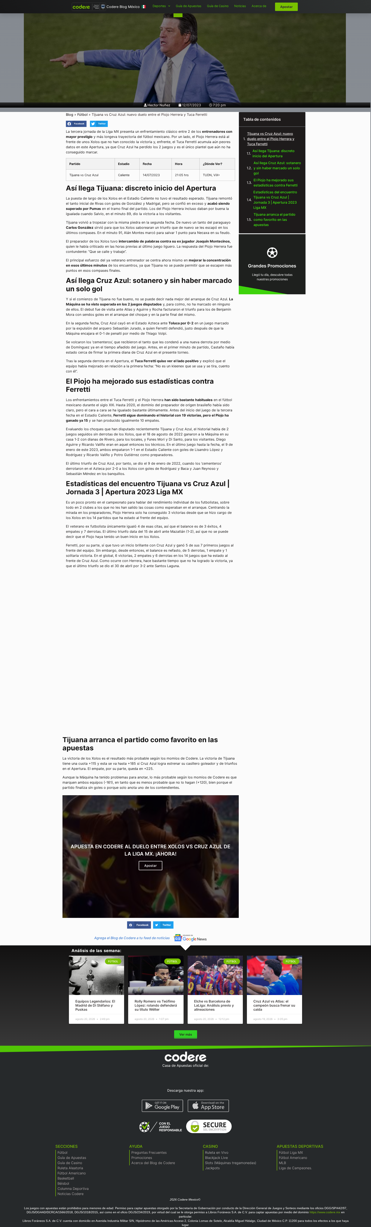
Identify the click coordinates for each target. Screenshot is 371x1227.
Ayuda (136, 1146)
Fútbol (82, 114)
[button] (76, 124)
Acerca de (259, 6)
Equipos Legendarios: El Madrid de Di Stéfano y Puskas (95, 1005)
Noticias (240, 6)
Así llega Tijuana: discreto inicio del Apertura (273, 153)
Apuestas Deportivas (300, 1146)
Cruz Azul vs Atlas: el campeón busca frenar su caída (274, 1005)
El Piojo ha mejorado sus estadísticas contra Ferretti (276, 182)
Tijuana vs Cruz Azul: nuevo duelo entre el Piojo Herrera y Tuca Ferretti (270, 138)
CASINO (210, 1146)
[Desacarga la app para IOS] (208, 1106)
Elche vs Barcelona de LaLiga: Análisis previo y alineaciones (214, 1005)
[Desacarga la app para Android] (162, 1106)
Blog (69, 114)
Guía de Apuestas (188, 6)
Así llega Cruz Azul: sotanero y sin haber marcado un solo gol (277, 168)
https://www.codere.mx (325, 1212)
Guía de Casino (218, 6)
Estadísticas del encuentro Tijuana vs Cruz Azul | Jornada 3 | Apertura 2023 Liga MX (275, 200)
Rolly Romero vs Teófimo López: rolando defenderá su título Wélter (156, 1005)
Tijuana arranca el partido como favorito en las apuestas (274, 219)
